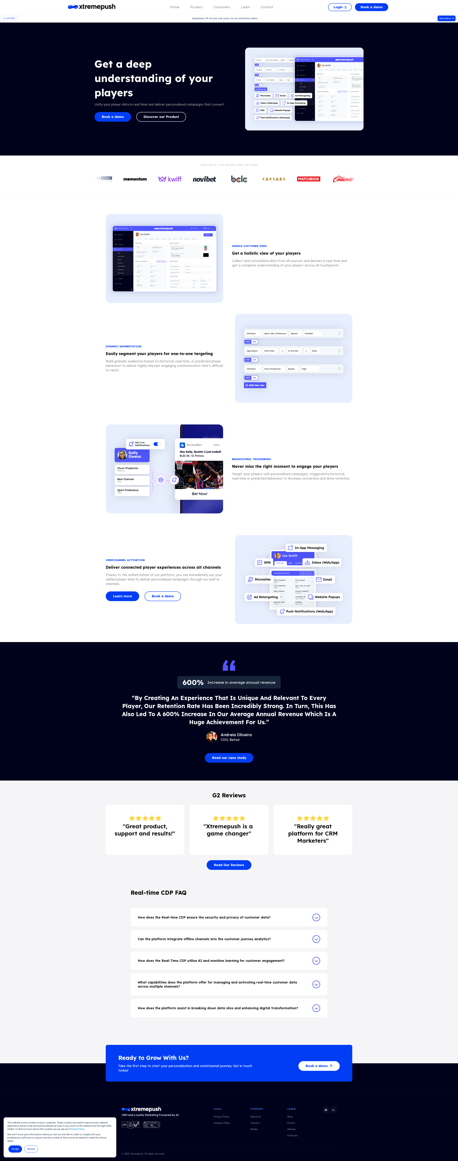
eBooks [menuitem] (291, 1129)
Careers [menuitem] (255, 1122)
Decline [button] (31, 1149)
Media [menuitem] (253, 1129)
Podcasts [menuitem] (292, 1135)
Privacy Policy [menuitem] (221, 1116)
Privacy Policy (76, 1129)
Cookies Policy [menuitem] (222, 1122)
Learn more (122, 596)
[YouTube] (326, 1110)
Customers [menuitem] (221, 7)
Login (338, 7)
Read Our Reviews (229, 865)
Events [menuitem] (291, 1122)
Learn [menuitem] (245, 7)
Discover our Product (161, 117)
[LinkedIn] (333, 1110)
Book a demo (371, 7)
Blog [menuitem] (289, 1116)
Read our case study (229, 758)
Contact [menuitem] (267, 7)
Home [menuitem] (174, 7)
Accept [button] (15, 1149)
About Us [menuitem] (255, 1116)
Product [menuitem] (196, 7)
